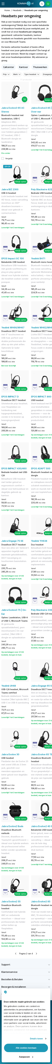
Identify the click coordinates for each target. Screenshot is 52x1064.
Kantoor (23, 67)
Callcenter (8, 67)
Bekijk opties (20, 181)
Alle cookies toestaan (26, 1048)
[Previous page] (15, 953)
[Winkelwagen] (47, 3)
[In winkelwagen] (24, 99)
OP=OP (8, 166)
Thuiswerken (40, 67)
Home (7, 10)
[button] (25, 964)
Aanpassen (24, 1057)
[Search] (41, 3)
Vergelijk (9, 158)
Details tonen (36, 1038)
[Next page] (36, 953)
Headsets (17, 10)
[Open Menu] (3, 4)
